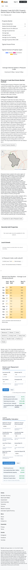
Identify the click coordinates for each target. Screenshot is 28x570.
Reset (12, 389)
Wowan (11, 332)
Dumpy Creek (12, 335)
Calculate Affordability (9, 463)
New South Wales (5, 497)
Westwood (4, 332)
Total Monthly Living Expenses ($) (8, 436)
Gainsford (4, 335)
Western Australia (5, 508)
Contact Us (3, 521)
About (2, 516)
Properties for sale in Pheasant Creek (12, 218)
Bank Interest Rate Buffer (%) (8, 455)
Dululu (17, 332)
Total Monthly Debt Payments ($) (20, 436)
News (2, 519)
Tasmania (3, 504)
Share (6, 6)
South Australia (5, 502)
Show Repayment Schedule (19, 392)
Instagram (3, 535)
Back (3, 6)
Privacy (2, 527)
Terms (2, 529)
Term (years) (6, 381)
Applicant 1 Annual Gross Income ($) (7, 425)
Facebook (3, 537)
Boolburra (19, 338)
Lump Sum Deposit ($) (20, 453)
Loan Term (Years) (7, 446)
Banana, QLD (8, 15)
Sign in (16, 2)
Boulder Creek (10, 338)
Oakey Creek (21, 335)
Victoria (3, 506)
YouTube (3, 540)
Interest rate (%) (20, 374)
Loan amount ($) (6, 374)
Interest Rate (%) (19, 446)
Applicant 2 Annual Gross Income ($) (19, 426)
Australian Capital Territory (8, 510)
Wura (3, 338)
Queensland (4, 500)
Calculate (6, 389)
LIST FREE (23, 2)
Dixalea (3, 342)
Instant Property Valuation (8, 145)
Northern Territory (5, 495)
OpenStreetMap (19, 169)
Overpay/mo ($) (19, 382)
